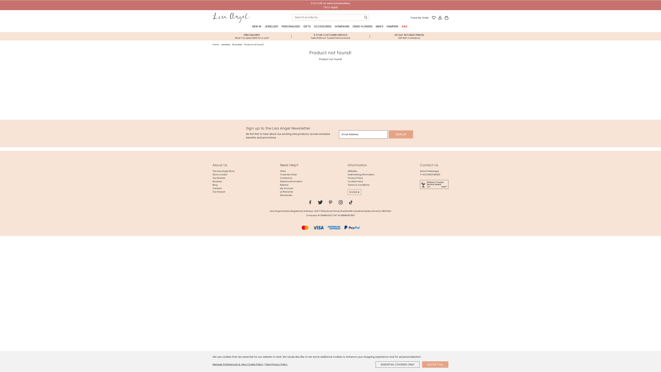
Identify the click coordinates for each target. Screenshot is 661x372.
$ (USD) (353, 192)
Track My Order (419, 17)
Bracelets (237, 44)
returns (284, 185)
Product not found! (254, 44)
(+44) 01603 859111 (430, 174)
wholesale (286, 195)
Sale (404, 26)
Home (216, 44)
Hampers (392, 26)
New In (256, 26)
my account (286, 188)
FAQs (283, 171)
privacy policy (355, 178)
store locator (220, 174)
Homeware (342, 26)
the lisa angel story (224, 171)
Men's (379, 26)
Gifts (307, 26)
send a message (429, 171)
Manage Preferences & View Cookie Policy (238, 364)
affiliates (352, 171)
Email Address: (350, 134)
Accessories (323, 26)
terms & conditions (359, 185)
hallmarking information (361, 174)
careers (217, 188)
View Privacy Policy (276, 364)
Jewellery (271, 26)
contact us (286, 178)
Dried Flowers (363, 26)
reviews (217, 181)
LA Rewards (286, 191)
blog (215, 185)
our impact (219, 191)
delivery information (291, 181)
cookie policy (355, 181)
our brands (219, 178)
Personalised (291, 26)
